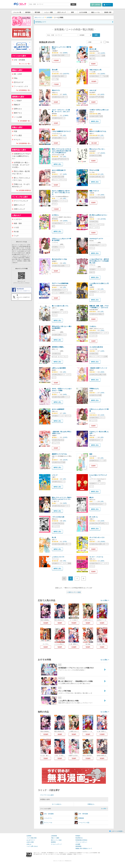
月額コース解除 (55, 838)
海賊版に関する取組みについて (83, 848)
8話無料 (93, 63)
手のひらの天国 (94, 170)
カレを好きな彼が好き (96, 347)
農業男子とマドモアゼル (59, 454)
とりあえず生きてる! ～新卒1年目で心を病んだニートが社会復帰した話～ (99, 260)
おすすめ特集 (83, 12)
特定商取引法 (79, 838)
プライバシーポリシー (81, 842)
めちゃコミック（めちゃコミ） (59, 860)
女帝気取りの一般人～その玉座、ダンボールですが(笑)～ (21, 165)
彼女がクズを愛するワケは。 (98, 131)
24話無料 (56, 60)
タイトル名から (56, 804)
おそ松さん (55, 215)
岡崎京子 (17, 105)
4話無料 (60, 623)
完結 (107, 42)
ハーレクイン (48, 818)
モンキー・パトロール (96, 557)
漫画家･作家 (107, 12)
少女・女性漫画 (19, 60)
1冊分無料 (94, 143)
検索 (73, 4)
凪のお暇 (54, 69)
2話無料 (56, 102)
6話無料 (102, 623)
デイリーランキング (21, 201)
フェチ (16, 236)
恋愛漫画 (81, 818)
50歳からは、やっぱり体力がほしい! (21, 185)
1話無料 (56, 123)
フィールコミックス (21, 86)
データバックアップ (56, 844)
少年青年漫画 (83, 814)
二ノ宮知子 (18, 100)
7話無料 (102, 647)
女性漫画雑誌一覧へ (25, 90)
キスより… (18, 139)
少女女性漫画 (49, 814)
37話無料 (56, 84)
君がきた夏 (92, 49)
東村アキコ (18, 113)
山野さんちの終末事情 (59, 368)
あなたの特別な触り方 (59, 170)
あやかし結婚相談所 (58, 409)
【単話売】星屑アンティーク (98, 368)
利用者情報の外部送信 (81, 840)
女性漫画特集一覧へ (25, 143)
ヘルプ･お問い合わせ (32, 846)
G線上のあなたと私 (95, 69)
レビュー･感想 (48, 12)
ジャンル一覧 (17, 12)
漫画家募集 (78, 846)
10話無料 (93, 81)
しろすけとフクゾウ (58, 557)
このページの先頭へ (117, 831)
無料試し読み (95, 121)
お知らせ (29, 844)
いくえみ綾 (18, 117)
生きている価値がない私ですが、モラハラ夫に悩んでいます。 (61, 192)
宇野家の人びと (94, 388)
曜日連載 (37, 12)
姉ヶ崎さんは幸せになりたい (98, 215)
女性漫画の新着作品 (25, 190)
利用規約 (77, 835)
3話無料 (93, 102)
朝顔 (90, 454)
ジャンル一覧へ (26, 63)
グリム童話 (18, 135)
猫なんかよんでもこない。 (97, 149)
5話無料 (93, 160)
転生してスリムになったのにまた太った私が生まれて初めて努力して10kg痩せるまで (61, 150)
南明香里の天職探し (58, 347)
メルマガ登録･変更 (32, 838)
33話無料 (88, 758)
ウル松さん (92, 326)
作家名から (91, 804)
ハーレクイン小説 (83, 822)
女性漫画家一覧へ (25, 121)
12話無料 (45, 623)
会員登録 (29, 835)
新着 (72, 12)
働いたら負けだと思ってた (60, 306)
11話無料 (73, 647)
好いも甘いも (93, 517)
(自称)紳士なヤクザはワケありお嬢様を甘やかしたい (21, 156)
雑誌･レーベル (95, 12)
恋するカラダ (18, 82)
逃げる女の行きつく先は (59, 259)
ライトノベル (48, 822)
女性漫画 (49, 17)
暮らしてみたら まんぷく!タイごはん (21, 179)
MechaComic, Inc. (68, 860)
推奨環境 (53, 842)
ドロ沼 (16, 227)
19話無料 (73, 623)
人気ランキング (61, 12)
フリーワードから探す (47, 795)
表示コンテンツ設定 (56, 840)
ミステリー (18, 219)
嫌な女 (91, 497)
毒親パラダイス (94, 191)
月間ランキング (19, 209)
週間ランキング (19, 205)
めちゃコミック (39, 17)
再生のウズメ (56, 90)
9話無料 (102, 758)
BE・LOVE (18, 74)
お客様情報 (54, 835)
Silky (15, 78)
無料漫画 (27, 12)
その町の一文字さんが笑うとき (99, 110)
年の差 (16, 231)
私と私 (54, 537)
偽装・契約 (18, 223)
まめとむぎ (92, 90)
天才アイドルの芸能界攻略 (60, 283)
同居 (15, 131)
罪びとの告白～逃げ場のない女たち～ (21, 172)
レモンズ (54, 475)
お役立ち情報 (30, 842)
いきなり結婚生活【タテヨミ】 (61, 131)
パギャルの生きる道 (58, 517)
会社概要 (77, 844)
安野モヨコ (18, 109)
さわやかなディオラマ (96, 238)
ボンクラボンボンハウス (96, 537)
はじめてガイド (31, 840)
